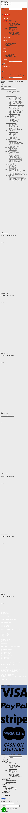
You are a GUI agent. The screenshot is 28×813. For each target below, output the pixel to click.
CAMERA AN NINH (10, 81)
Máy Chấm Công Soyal (15, 111)
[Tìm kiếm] (4, 10)
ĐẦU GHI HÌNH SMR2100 (7, 476)
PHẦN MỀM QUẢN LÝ (12, 169)
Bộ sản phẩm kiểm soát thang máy (18, 180)
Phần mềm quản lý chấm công (17, 170)
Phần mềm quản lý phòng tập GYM (18, 174)
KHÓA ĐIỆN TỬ (10, 130)
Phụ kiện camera (13, 162)
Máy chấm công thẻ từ (14, 98)
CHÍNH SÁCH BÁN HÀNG (9, 619)
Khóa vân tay (12, 134)
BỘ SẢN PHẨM (10, 175)
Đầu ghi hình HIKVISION (15, 160)
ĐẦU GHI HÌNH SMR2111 (7, 295)
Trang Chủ (5, 14)
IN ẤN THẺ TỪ (10, 164)
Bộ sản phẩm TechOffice (15, 34)
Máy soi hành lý (13, 150)
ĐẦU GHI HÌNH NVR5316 (7, 355)
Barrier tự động (13, 141)
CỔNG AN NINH (10, 147)
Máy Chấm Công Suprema (16, 110)
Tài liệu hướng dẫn (11, 44)
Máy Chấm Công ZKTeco (15, 103)
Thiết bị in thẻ (4, 643)
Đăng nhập (14, 808)
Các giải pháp (6, 37)
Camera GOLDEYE (14, 155)
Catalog (8, 45)
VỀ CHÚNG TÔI (6, 609)
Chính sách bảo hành (5, 626)
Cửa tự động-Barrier (5, 639)
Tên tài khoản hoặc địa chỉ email (9, 802)
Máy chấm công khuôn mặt (16, 102)
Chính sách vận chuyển (6, 622)
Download (5, 40)
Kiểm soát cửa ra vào (14, 117)
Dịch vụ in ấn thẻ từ (14, 32)
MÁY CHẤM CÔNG (11, 96)
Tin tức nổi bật (10, 54)
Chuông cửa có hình (14, 126)
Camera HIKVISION (14, 152)
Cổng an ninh (12, 25)
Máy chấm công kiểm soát (15, 101)
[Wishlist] (1, 352)
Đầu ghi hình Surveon (14, 161)
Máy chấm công (13, 21)
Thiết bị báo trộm (13, 125)
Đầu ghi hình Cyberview (15, 157)
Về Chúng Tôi (6, 59)
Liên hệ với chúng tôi (5, 616)
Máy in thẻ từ (12, 165)
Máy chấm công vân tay (15, 97)
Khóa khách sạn (13, 137)
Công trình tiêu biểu (11, 56)
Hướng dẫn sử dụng (11, 55)
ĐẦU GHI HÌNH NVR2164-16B (8, 235)
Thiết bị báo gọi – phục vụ (15, 129)
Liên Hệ (5, 48)
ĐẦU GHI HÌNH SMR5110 (7, 416)
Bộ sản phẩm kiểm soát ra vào (17, 179)
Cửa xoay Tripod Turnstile (15, 144)
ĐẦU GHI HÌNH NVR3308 (7, 536)
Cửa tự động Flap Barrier (15, 142)
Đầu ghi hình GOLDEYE (15, 159)
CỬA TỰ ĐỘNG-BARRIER (13, 139)
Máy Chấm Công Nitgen (15, 112)
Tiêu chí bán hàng (5, 613)
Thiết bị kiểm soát (13, 23)
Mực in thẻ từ (12, 166)
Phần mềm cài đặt (11, 43)
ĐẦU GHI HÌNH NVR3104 (7, 596)
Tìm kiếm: (5, 8)
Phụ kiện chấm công (14, 115)
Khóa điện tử (12, 30)
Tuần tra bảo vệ (13, 124)
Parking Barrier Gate (14, 146)
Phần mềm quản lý (14, 33)
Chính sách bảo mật (5, 625)
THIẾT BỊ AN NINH (11, 123)
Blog (4, 51)
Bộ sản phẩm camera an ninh (16, 177)
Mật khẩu (3, 806)
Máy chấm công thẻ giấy (15, 99)
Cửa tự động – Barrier (14, 24)
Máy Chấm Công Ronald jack (16, 105)
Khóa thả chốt (12, 133)
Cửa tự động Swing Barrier (16, 143)
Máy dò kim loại (13, 148)
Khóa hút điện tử (13, 132)
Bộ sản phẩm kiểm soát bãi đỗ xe (17, 178)
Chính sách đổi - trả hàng (6, 623)
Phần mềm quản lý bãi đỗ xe (16, 173)
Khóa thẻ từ (12, 135)
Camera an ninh (13, 27)
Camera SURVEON (14, 156)
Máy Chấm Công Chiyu (15, 108)
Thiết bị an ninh (13, 29)
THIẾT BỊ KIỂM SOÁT (12, 116)
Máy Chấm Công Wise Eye (16, 106)
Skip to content (4, 1)
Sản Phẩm (5, 18)
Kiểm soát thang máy (14, 119)
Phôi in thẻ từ (12, 168)
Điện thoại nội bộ (13, 128)
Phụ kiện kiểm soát (14, 121)
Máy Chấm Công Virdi (14, 114)
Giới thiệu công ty (5, 612)
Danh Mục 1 (9, 20)
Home (2, 81)
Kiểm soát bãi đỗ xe (14, 120)
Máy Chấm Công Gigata (15, 107)
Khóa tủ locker (13, 138)
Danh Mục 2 (9, 28)
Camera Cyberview (14, 153)
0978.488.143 (6, 66)
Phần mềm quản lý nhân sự (16, 171)
